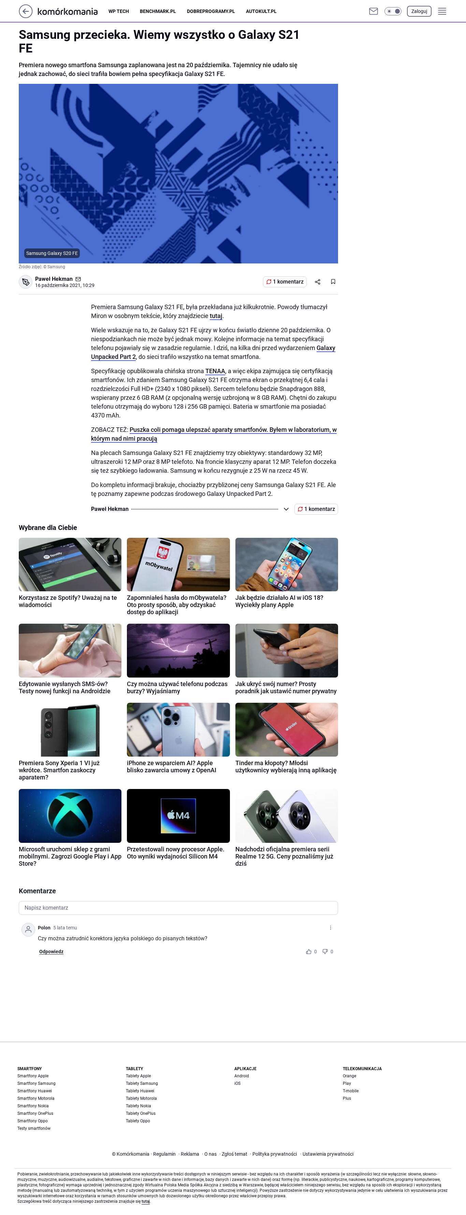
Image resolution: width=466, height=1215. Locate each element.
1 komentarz (288, 281)
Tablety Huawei (140, 1091)
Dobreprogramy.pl (211, 11)
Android (241, 1076)
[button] (393, 11)
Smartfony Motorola (36, 1098)
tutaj (216, 315)
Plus (347, 1098)
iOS (237, 1083)
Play (347, 1083)
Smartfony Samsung (36, 1083)
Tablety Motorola (141, 1098)
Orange (349, 1076)
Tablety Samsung (142, 1083)
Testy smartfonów (33, 1128)
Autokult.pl (261, 11)
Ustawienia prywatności (326, 1154)
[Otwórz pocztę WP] (373, 11)
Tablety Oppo (138, 1121)
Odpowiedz (51, 951)
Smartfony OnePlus (35, 1113)
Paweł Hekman (54, 279)
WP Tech (118, 11)
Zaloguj (419, 11)
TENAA (215, 371)
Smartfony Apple (32, 1076)
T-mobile (351, 1091)
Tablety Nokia (138, 1106)
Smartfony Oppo (32, 1121)
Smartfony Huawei (34, 1091)
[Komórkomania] (73, 11)
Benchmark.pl (158, 11)
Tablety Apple (138, 1076)
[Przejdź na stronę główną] (26, 16)
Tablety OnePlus (141, 1113)
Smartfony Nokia (33, 1106)
